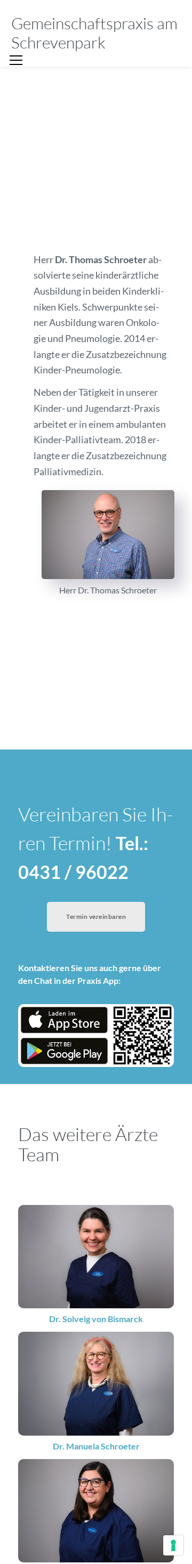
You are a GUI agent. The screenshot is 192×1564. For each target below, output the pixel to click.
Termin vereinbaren (96, 917)
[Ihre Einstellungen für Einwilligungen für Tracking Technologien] (173, 1545)
